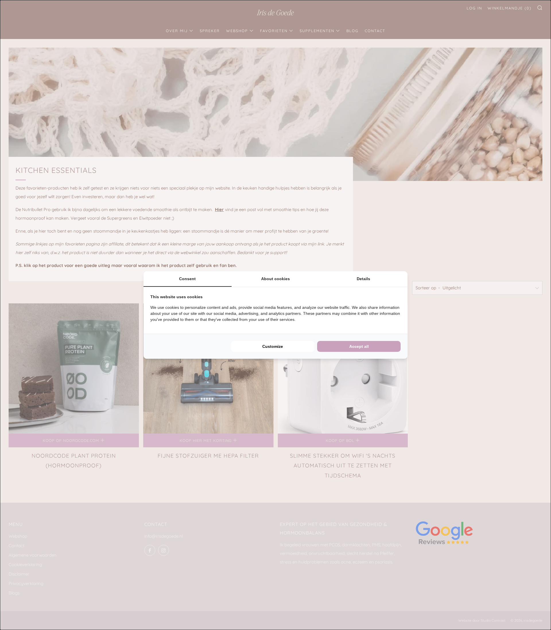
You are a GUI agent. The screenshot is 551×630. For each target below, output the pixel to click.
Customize (272, 346)
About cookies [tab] (275, 278)
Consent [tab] (187, 278)
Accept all (359, 346)
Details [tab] (363, 278)
